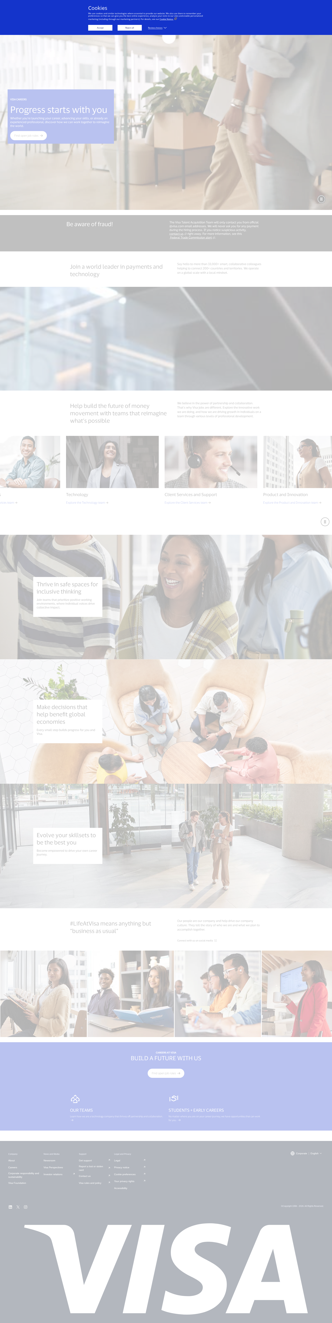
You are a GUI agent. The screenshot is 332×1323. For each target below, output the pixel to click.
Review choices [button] (155, 27)
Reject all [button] (129, 27)
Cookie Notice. (166, 19)
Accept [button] (100, 27)
